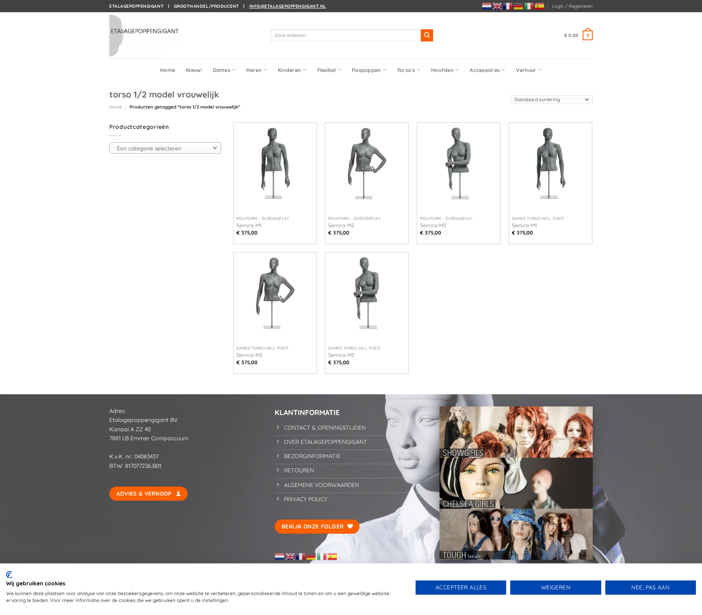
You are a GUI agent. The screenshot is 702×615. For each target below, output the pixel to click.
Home (167, 70)
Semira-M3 (433, 225)
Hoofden (442, 70)
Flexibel (326, 70)
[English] (497, 6)
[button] (572, 6)
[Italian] (529, 6)
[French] (508, 6)
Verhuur (526, 70)
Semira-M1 (249, 225)
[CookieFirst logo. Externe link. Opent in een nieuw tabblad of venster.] (9, 574)
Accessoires (485, 70)
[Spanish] (540, 6)
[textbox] (163, 148)
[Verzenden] (427, 35)
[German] (519, 6)
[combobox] (165, 148)
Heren (254, 70)
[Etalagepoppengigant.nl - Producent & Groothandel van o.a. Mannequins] (150, 35)
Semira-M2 (341, 225)
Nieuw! (194, 70)
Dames (221, 70)
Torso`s (406, 70)
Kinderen (289, 70)
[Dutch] (487, 6)
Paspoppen (366, 70)
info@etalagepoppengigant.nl (287, 6)
